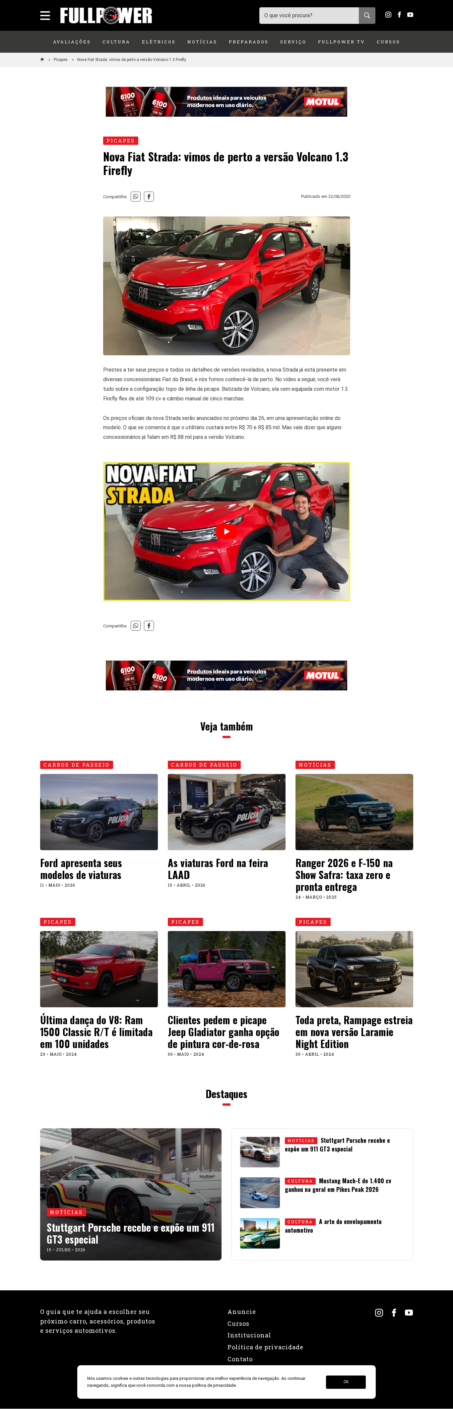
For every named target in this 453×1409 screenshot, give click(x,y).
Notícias (202, 42)
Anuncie (241, 1312)
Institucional (249, 1335)
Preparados (249, 42)
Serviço (293, 42)
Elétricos (159, 42)
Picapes (61, 59)
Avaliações (72, 42)
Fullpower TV (341, 42)
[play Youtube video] (226, 531)
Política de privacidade (265, 1347)
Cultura (116, 42)
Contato (240, 1359)
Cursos (388, 42)
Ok (346, 1382)
